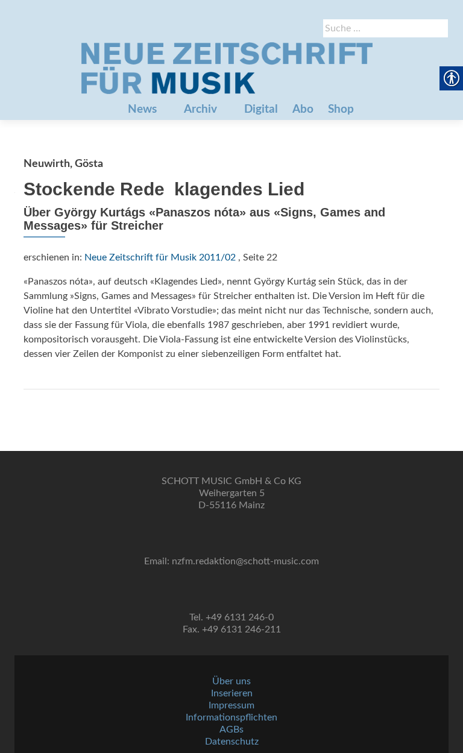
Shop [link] (341, 109)
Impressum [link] (231, 705)
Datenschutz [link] (232, 741)
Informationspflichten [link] (231, 717)
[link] (226, 68)
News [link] (142, 109)
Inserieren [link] (232, 693)
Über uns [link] (231, 681)
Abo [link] (302, 109)
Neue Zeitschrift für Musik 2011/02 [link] (160, 257)
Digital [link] (261, 109)
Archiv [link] (200, 109)
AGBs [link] (231, 729)
